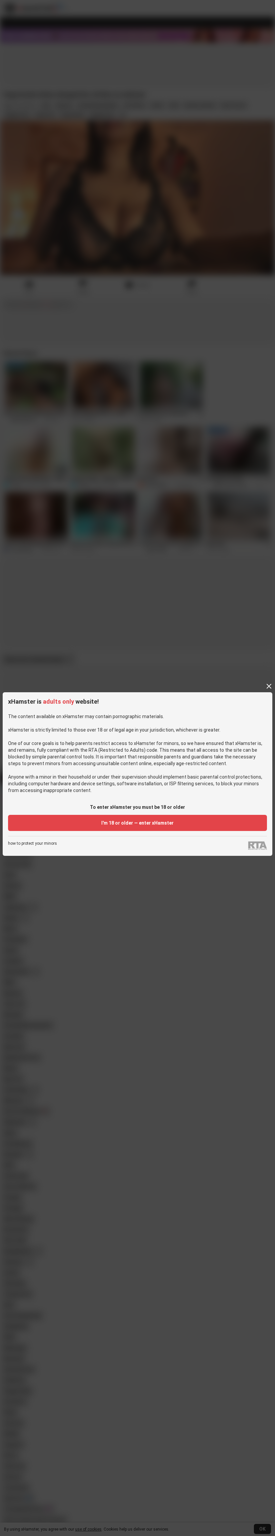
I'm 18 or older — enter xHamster (137, 823)
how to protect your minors (32, 843)
